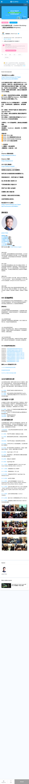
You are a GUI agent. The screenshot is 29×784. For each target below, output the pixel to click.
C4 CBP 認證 (4, 244)
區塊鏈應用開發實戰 (5, 370)
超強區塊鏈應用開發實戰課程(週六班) (14, 351)
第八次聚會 (3, 454)
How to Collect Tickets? (10, 50)
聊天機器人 (7, 57)
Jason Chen (4, 233)
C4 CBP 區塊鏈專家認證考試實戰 (8, 367)
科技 (14, 54)
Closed (22, 781)
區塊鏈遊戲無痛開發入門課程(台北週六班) (15, 354)
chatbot (19, 54)
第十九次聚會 (4, 498)
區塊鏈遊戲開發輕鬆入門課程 (13, 361)
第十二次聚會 (4, 468)
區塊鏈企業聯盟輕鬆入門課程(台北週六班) (15, 357)
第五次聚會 (3, 443)
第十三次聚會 (4, 471)
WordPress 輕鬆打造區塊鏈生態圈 (8, 373)
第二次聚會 (3, 393)
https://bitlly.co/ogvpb (8, 166)
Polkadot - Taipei (5, 242)
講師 (10, 54)
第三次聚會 (3, 394)
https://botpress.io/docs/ (8, 155)
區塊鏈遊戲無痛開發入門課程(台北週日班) (15, 353)
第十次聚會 (3, 461)
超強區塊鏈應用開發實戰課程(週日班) (14, 348)
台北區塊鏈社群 (4, 238)
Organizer (3, 782)
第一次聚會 (3, 390)
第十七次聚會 (4, 486)
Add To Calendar (7, 39)
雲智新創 (3, 235)
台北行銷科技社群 (5, 241)
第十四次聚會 (4, 474)
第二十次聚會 (4, 500)
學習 (6, 54)
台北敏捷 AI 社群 (5, 239)
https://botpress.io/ (7, 161)
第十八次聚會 (4, 493)
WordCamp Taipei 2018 (6, 245)
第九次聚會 (3, 459)
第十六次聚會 (4, 481)
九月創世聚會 (4, 429)
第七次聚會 (3, 452)
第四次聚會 (3, 416)
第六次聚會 (3, 447)
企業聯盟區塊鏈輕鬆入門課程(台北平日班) (15, 355)
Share (25, 4)
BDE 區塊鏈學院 (4, 237)
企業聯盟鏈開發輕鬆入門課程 (13, 360)
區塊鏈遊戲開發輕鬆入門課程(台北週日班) (15, 358)
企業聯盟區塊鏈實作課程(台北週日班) (14, 350)
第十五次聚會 (4, 478)
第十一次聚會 (4, 464)
